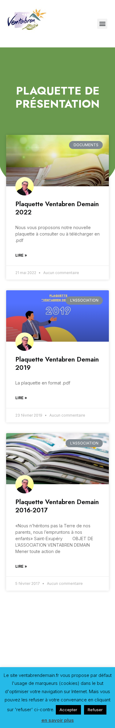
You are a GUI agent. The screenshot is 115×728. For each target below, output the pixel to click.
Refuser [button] (95, 709)
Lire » (21, 255)
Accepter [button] (68, 709)
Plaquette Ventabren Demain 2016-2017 (57, 506)
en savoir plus (57, 720)
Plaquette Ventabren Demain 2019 (57, 363)
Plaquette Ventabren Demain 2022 (57, 208)
